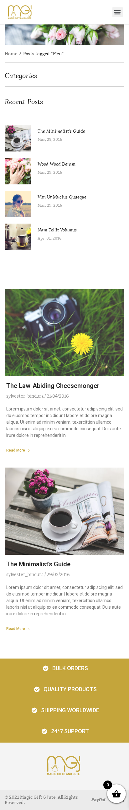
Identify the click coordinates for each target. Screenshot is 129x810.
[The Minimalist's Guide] (21, 138)
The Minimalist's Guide (61, 131)
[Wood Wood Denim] (21, 171)
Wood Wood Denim (56, 164)
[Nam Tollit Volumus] (21, 237)
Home (11, 53)
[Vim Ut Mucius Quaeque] (21, 204)
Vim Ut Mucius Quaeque (62, 197)
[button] (117, 12)
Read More (15, 450)
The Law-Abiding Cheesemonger (53, 385)
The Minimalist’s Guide (38, 564)
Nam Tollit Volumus (57, 230)
